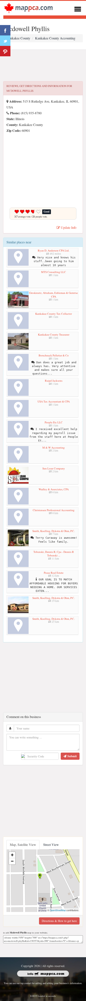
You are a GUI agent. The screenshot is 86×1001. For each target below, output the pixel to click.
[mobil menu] (77, 8)
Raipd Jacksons (53, 380)
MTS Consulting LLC (53, 272)
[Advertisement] (43, 65)
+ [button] (12, 855)
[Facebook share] (5, 30)
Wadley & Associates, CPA (54, 489)
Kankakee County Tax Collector (53, 314)
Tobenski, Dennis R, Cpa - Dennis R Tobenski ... (53, 553)
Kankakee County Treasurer (53, 334)
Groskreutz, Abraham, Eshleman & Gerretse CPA (53, 294)
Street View (51, 844)
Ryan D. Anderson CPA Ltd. (53, 250)
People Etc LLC (54, 422)
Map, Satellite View (23, 844)
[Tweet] (5, 40)
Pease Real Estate (53, 573)
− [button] (12, 861)
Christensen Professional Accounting (54, 510)
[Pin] (5, 51)
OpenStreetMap (58, 910)
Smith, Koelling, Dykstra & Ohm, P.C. (53, 531)
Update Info (68, 227)
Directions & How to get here (59, 921)
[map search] (28, 7)
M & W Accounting (53, 447)
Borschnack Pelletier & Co (54, 355)
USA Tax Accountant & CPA (54, 401)
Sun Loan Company (53, 468)
